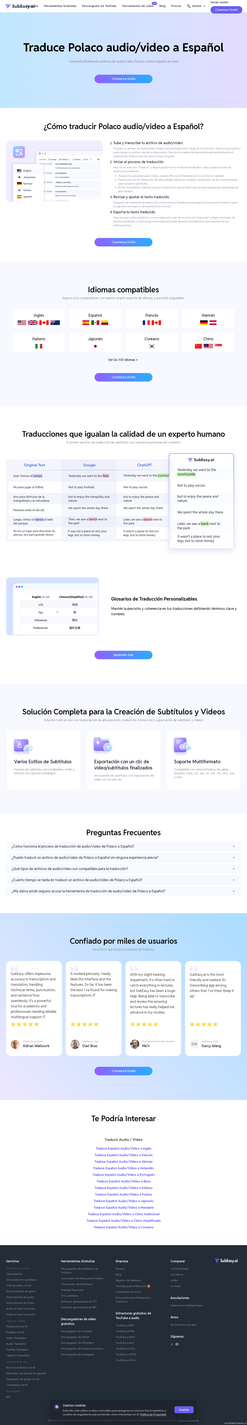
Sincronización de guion (21, 1291)
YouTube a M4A (125, 1331)
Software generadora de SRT (79, 1307)
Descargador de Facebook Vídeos (82, 1348)
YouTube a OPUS (126, 1354)
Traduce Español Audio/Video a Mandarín (123, 1208)
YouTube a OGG (126, 1360)
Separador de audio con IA (22, 1379)
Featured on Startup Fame (187, 1305)
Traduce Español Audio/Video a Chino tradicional (123, 1214)
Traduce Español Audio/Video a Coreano (124, 1227)
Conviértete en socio (128, 1292)
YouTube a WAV (125, 1337)
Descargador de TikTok (75, 1337)
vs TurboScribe (180, 1268)
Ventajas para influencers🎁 (133, 1286)
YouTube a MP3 (125, 1325)
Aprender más (123, 655)
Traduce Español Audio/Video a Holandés (123, 1168)
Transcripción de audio (20, 1297)
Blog (162, 6)
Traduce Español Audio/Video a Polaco (123, 1194)
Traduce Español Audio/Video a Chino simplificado (123, 1221)
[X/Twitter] (172, 1345)
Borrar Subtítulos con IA (20, 1367)
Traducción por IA (17, 1326)
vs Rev (174, 1280)
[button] (196, 6)
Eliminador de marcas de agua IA (26, 1373)
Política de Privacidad (153, 1414)
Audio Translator (16, 1343)
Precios (176, 6)
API (8, 1397)
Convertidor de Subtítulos (77, 1284)
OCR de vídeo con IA (18, 1285)
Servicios (32, 6)
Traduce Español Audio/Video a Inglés (123, 1149)
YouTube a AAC (125, 1343)
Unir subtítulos (70, 1295)
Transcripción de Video (20, 1303)
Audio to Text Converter (20, 1308)
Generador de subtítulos (21, 1279)
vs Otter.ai (177, 1274)
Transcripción (14, 1274)
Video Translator (16, 1338)
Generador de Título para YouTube (82, 1278)
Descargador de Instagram (77, 1354)
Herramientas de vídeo (139, 5)
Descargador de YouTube (99, 6)
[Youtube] (177, 1344)
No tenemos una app (183, 1324)
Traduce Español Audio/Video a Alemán (123, 1162)
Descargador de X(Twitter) (77, 1343)
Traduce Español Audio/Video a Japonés (123, 1201)
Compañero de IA (17, 1385)
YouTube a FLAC (125, 1348)
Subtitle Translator (17, 1349)
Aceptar (184, 1409)
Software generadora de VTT (79, 1301)
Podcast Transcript (72, 1290)
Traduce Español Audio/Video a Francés (124, 1155)
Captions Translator (18, 1355)
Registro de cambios (128, 1280)
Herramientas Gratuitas (60, 6)
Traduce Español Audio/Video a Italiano (124, 1188)
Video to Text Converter (21, 1314)
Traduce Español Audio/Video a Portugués (123, 1175)
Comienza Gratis (226, 10)
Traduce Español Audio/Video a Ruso (123, 1181)
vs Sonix (176, 1286)
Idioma (196, 6)
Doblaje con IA (15, 1332)
